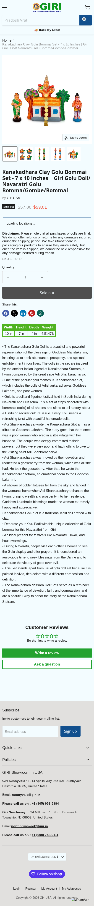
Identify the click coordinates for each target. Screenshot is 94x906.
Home (6, 40)
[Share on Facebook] (5, 313)
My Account (49, 888)
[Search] (85, 20)
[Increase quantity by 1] (42, 277)
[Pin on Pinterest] (31, 313)
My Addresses (71, 888)
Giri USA (13, 198)
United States (45, 857)
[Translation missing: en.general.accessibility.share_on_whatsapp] (40, 313)
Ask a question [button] (47, 664)
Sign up (70, 731)
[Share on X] (14, 313)
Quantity (8, 267)
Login (16, 888)
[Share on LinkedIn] (23, 313)
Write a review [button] (47, 653)
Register (30, 888)
